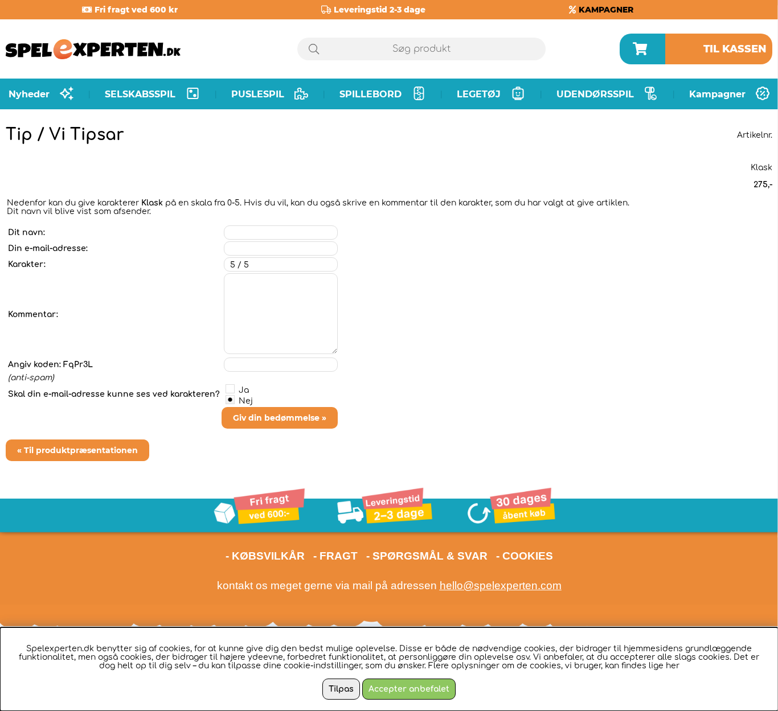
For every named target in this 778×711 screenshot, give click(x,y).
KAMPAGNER (606, 10)
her (672, 665)
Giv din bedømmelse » (279, 418)
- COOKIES (524, 556)
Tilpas (341, 689)
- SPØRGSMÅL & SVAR (427, 556)
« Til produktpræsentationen (77, 450)
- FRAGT (335, 556)
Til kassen (735, 49)
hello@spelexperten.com (501, 585)
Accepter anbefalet (408, 689)
